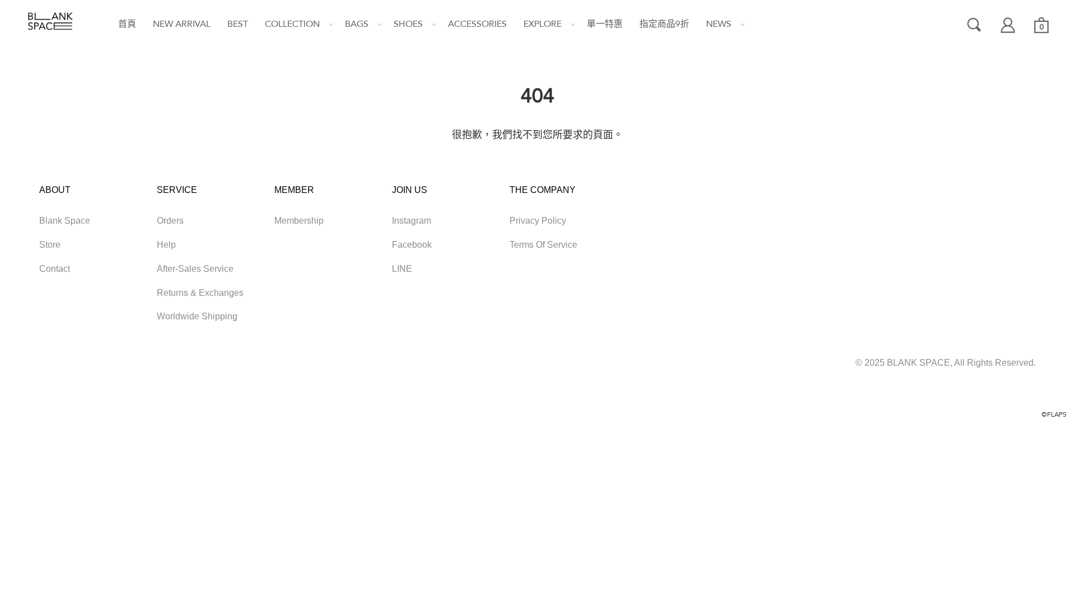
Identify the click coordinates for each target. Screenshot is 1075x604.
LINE (402, 268)
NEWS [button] (718, 24)
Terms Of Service (543, 244)
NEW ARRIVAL (182, 24)
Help (166, 244)
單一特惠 (605, 24)
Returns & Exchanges (200, 293)
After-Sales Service (195, 268)
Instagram (411, 220)
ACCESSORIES (477, 24)
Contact (54, 268)
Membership (299, 220)
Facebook (412, 244)
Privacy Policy (538, 220)
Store (49, 244)
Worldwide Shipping (197, 316)
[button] (288, 24)
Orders (170, 220)
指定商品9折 (664, 24)
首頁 (127, 24)
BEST (237, 24)
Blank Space (64, 220)
